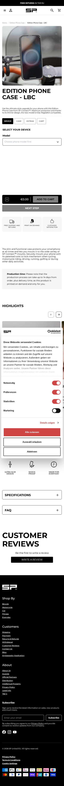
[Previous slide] (51, 315)
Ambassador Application (13, 656)
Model (6, 135)
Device (7, 121)
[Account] (11, 10)
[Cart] (59, 10)
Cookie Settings (9, 764)
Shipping (6, 632)
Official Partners (9, 677)
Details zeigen (47, 422)
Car (3, 611)
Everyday (6, 617)
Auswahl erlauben (32, 442)
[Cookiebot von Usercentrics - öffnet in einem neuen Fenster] (48, 332)
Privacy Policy (8, 687)
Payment (6, 636)
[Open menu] (5, 10)
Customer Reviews (10, 646)
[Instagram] (9, 732)
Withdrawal (7, 642)
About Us (6, 671)
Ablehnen (32, 451)
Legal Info (6, 691)
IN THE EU (32, 3)
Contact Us (7, 649)
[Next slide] (59, 315)
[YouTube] (15, 732)
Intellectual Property (11, 684)
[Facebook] (4, 732)
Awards (5, 674)
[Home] (31, 10)
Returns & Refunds (10, 639)
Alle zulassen (32, 432)
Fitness (5, 614)
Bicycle (5, 604)
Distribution (7, 681)
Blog (4, 652)
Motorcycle (7, 607)
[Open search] (52, 10)
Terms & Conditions (11, 760)
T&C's (4, 694)
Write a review (32, 559)
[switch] (56, 392)
